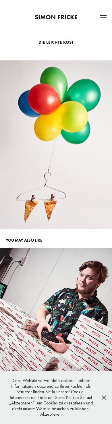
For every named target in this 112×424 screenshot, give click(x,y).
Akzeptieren (51, 414)
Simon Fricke (56, 17)
